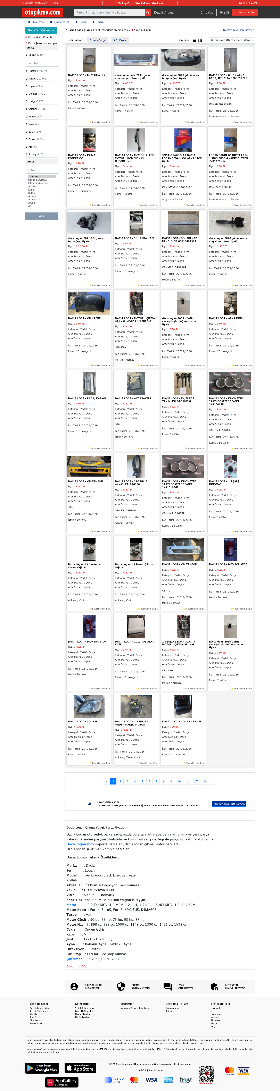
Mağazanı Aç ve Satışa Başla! (135, 1008)
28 (205, 781)
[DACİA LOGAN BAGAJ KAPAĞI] (89, 383)
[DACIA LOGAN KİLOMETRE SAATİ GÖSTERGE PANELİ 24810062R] (230, 383)
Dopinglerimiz (173, 1008)
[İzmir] (42, 189)
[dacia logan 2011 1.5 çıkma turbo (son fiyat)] (89, 223)
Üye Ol (224, 12)
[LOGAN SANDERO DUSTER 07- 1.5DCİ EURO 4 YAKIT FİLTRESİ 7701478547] (230, 140)
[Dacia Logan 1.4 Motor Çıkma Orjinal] (136, 549)
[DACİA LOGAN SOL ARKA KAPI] (136, 223)
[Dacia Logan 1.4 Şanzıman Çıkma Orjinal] (89, 549)
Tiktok (214, 1023)
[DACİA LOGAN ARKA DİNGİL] (230, 303)
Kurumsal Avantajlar (35, 3)
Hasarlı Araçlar (82, 1014)
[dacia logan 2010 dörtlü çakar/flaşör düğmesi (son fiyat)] (230, 626)
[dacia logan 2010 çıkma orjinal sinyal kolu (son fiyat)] (230, 223)
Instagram (216, 1014)
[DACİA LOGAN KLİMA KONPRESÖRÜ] (89, 140)
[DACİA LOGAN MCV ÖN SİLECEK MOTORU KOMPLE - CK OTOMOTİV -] (136, 140)
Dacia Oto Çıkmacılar (41, 30)
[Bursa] (42, 193)
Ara (41, 216)
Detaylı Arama (164, 12)
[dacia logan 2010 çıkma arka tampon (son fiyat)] (183, 60)
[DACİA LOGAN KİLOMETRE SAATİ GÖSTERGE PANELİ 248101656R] (183, 466)
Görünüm (184, 40)
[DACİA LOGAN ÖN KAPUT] (89, 303)
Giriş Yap (207, 12)
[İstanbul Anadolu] (42, 183)
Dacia (83, 22)
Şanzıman (74, 959)
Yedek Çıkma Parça (84, 1008)
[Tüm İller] (42, 176)
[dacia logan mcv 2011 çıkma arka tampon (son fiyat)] (136, 60)
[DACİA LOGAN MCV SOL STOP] (230, 549)
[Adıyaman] (42, 199)
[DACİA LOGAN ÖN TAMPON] (89, 466)
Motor (71, 905)
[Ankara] (42, 186)
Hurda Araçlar (82, 1017)
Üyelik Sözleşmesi (39, 1011)
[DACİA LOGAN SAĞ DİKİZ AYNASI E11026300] (136, 466)
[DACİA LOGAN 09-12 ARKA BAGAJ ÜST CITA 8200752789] (230, 60)
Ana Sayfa (38, 22)
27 (196, 781)
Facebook (215, 1008)
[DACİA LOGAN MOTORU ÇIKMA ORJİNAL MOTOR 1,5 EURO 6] (136, 303)
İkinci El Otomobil (84, 1011)
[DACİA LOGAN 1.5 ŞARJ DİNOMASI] (230, 466)
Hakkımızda (36, 1023)
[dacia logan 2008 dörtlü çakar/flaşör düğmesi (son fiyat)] (183, 303)
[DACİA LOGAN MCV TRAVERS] (89, 60)
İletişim (169, 1011)
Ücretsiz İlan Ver (245, 12)
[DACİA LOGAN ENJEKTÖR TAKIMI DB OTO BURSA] (183, 383)
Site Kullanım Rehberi (40, 1008)
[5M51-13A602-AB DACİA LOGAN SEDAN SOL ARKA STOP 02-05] (183, 140)
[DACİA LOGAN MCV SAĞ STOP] (89, 626)
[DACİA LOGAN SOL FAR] (89, 706)
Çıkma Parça (61, 22)
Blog (55, 3)
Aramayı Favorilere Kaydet (229, 803)
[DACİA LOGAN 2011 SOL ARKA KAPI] (136, 626)
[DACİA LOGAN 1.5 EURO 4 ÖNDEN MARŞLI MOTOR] (136, 706)
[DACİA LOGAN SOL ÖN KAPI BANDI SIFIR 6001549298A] (183, 223)
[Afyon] (42, 202)
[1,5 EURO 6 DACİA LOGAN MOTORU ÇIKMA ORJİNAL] (183, 626)
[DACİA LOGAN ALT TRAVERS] (136, 383)
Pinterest (215, 1020)
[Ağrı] (42, 206)
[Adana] (42, 196)
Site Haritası (36, 1020)
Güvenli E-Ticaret (247, 3)
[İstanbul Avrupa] (42, 180)
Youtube (215, 1017)
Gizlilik (33, 1014)
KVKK (33, 1017)
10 (179, 781)
